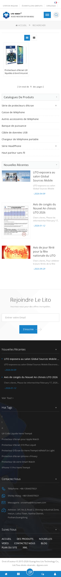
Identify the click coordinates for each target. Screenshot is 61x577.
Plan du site (9, 547)
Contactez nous (24, 543)
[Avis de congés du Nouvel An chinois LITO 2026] (16, 220)
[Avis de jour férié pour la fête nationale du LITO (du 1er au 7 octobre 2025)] (16, 252)
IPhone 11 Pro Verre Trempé (16, 467)
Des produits (25, 538)
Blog (44, 543)
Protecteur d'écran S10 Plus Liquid (19, 444)
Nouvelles (45, 538)
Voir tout (7, 398)
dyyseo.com (42, 565)
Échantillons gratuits (32, 6)
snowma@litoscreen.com (33, 502)
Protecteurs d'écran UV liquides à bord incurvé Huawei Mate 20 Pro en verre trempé (16, 72)
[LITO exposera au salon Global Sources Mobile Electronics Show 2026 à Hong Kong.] (16, 176)
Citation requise (10, 6)
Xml (25, 547)
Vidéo (5, 543)
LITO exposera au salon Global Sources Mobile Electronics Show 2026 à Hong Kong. (45, 180)
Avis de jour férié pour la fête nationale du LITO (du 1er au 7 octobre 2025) (46, 256)
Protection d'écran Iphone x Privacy (19, 456)
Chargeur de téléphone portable (20, 139)
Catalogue (51, 6)
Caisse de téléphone (13, 112)
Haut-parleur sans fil (13, 152)
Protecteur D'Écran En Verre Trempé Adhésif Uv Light (28, 450)
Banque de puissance (14, 125)
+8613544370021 (30, 495)
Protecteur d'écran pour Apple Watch (20, 439)
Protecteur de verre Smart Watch (18, 461)
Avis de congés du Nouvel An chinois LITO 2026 (44, 208)
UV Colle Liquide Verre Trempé (17, 433)
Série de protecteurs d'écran (18, 105)
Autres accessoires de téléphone (20, 119)
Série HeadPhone (11, 146)
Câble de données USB (14, 132)
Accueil (22, 25)
